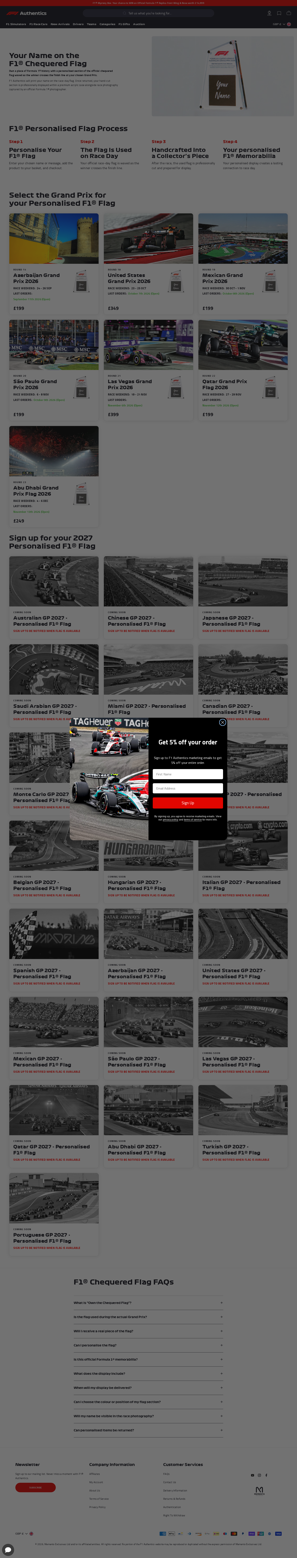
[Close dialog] (223, 722)
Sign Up (188, 803)
